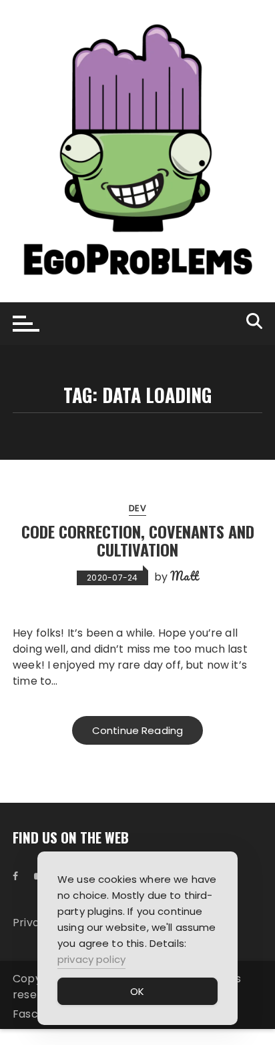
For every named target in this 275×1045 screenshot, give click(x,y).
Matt (184, 576)
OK (137, 991)
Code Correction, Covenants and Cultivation (137, 540)
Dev (137, 508)
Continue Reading (137, 730)
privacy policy (91, 959)
